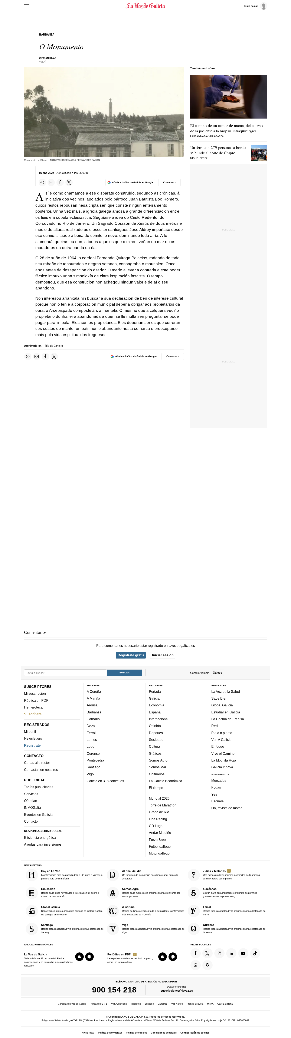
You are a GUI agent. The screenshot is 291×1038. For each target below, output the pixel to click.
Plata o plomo (221, 733)
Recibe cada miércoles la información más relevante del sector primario (151, 892)
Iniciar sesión (163, 655)
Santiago (93, 767)
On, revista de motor (226, 808)
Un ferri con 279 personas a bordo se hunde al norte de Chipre (218, 150)
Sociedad (156, 740)
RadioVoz (136, 1003)
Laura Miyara (198, 136)
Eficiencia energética (40, 837)
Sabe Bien (219, 698)
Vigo (90, 774)
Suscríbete (33, 714)
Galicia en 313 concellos (105, 781)
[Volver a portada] (145, 6)
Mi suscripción (35, 693)
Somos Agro (158, 760)
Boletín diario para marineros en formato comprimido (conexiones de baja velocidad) (230, 892)
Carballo (93, 719)
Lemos (92, 740)
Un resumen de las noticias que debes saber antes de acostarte (150, 874)
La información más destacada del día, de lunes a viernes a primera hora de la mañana (71, 874)
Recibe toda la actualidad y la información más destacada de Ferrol (234, 910)
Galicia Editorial (225, 1003)
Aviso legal (88, 1032)
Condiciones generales (164, 1032)
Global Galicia (222, 705)
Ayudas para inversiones (43, 844)
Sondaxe (149, 1003)
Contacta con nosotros (41, 770)
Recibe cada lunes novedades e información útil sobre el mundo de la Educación (70, 892)
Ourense (93, 753)
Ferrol (91, 733)
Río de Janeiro (54, 345)
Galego (217, 672)
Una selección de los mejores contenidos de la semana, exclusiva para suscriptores (232, 874)
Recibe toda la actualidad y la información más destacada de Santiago (72, 928)
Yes (214, 794)
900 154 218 (114, 989)
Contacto (31, 821)
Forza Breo (157, 839)
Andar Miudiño (160, 833)
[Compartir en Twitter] (69, 182)
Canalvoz (162, 1003)
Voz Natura (177, 1003)
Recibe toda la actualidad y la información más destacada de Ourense (234, 928)
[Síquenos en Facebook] (195, 953)
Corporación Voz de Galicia (72, 1003)
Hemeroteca (33, 707)
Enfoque (217, 746)
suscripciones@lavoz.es (177, 990)
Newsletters (33, 738)
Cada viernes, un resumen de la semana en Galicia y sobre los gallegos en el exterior (71, 910)
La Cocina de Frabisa (227, 719)
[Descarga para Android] (89, 956)
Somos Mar (157, 767)
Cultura (154, 746)
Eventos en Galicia (38, 814)
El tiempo (156, 788)
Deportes (156, 733)
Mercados (218, 780)
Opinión (155, 726)
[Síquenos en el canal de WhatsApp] (195, 965)
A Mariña (93, 698)
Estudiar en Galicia (225, 712)
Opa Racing (158, 819)
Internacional (159, 719)
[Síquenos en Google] (207, 965)
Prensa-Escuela (195, 1003)
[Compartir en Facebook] (60, 182)
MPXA (210, 1003)
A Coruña (94, 691)
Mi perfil (30, 731)
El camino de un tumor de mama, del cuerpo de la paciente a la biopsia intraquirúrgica (226, 128)
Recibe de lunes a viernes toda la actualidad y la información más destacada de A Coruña (153, 910)
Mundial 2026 (159, 798)
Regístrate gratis (131, 655)
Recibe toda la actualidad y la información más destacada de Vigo (153, 928)
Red (214, 726)
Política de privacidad (110, 1032)
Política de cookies (136, 1032)
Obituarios (156, 774)
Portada (155, 691)
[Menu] (27, 6)
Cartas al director (37, 763)
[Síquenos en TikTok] (255, 953)
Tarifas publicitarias (38, 787)
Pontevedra (95, 760)
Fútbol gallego (160, 846)
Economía (156, 705)
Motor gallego (159, 853)
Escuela (217, 801)
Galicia (154, 698)
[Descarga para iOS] (79, 956)
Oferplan (30, 801)
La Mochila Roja (223, 760)
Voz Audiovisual (119, 1003)
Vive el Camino (223, 753)
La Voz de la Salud (225, 691)
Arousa (92, 705)
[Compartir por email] (51, 182)
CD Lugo (156, 826)
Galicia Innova (222, 767)
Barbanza (94, 712)
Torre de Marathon (162, 805)
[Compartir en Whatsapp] (42, 182)
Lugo (90, 746)
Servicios (31, 794)
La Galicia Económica (165, 781)
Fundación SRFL (98, 1003)
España (155, 712)
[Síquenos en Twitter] (207, 953)
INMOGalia (32, 807)
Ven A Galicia (221, 740)
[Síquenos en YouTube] (243, 953)
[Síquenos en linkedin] (231, 953)
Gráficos (155, 753)
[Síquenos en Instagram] (219, 953)
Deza (91, 726)
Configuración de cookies (194, 1032)
